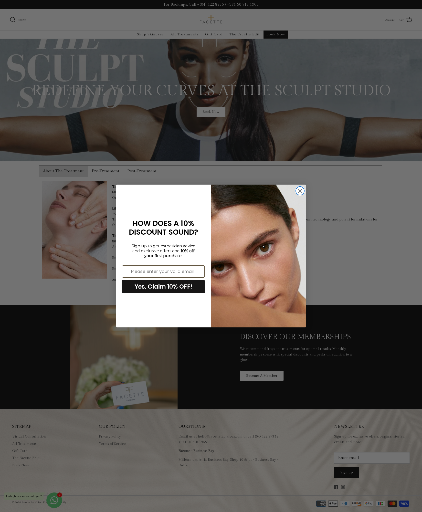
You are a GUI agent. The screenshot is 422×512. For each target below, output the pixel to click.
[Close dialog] (300, 191)
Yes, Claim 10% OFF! (163, 286)
